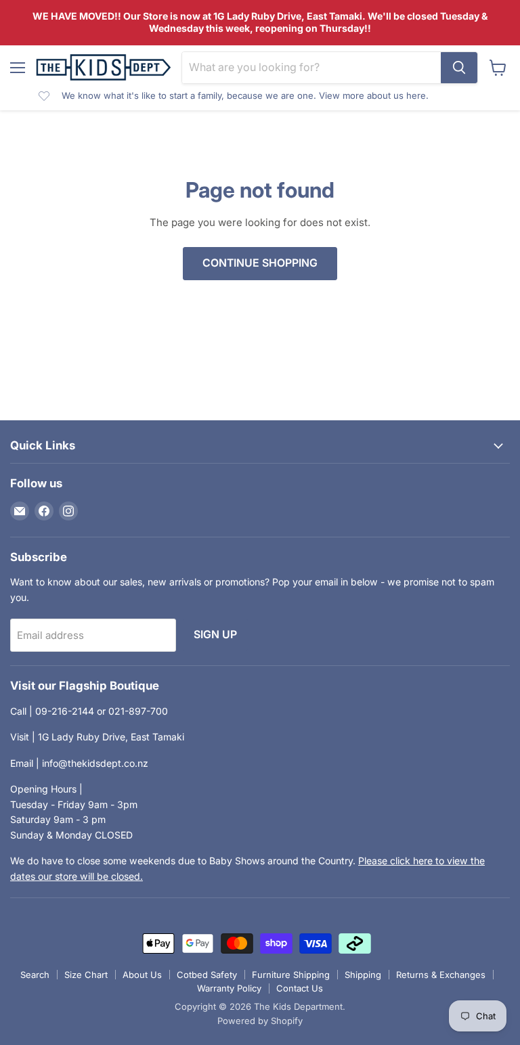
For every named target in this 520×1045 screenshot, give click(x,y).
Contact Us (299, 988)
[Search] (459, 67)
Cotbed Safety (207, 974)
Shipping (363, 974)
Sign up (215, 634)
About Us (142, 974)
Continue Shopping (260, 263)
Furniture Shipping (291, 974)
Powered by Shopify (260, 1020)
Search (34, 974)
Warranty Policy (229, 988)
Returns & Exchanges (440, 974)
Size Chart (86, 974)
